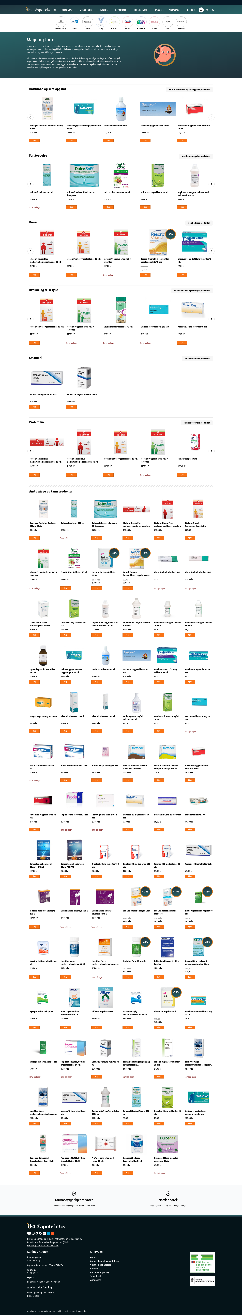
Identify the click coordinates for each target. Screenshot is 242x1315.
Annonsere (95, 1280)
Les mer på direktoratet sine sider (42, 1245)
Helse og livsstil (140, 10)
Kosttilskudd (120, 10)
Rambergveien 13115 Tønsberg (34, 1259)
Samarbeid (95, 1276)
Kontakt (94, 1268)
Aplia (66, 1311)
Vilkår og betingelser (100, 1265)
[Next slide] (211, 117)
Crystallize (83, 1311)
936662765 (54, 1265)
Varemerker (174, 10)
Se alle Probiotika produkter (197, 423)
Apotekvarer (67, 10)
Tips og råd (191, 10)
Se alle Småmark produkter (197, 358)
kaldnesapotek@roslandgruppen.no (43, 1281)
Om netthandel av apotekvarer (105, 1261)
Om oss (93, 1257)
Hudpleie (104, 10)
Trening (158, 10)
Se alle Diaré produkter (199, 223)
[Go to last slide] (30, 117)
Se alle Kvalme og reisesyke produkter (192, 290)
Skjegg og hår (86, 10)
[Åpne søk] (201, 9)
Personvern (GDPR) (99, 1272)
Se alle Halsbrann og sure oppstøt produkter (189, 89)
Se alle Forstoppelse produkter (196, 156)
